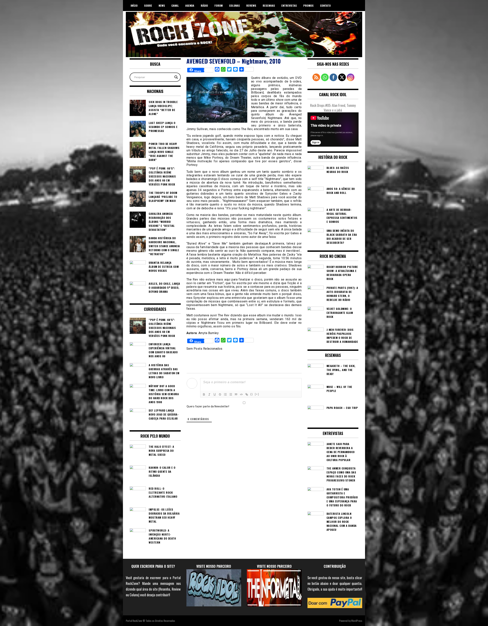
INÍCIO (134, 5)
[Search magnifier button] (176, 77)
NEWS (162, 5)
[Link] (246, 394)
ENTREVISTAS (289, 5)
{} (251, 394)
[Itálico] (209, 394)
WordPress (356, 621)
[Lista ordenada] (225, 394)
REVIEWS (251, 5)
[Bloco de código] (241, 394)
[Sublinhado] (214, 394)
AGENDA (189, 5)
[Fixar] (220, 394)
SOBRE (148, 5)
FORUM (218, 5)
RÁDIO (204, 5)
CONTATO (325, 5)
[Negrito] (204, 394)
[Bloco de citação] (236, 394)
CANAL (175, 5)
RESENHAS (269, 5)
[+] (257, 394)
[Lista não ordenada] (230, 394)
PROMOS (308, 5)
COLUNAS (234, 5)
